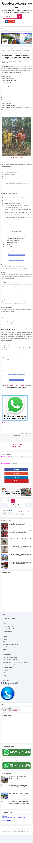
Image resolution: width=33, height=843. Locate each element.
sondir (4, 672)
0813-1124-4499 (16, 444)
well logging (6, 680)
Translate (14, 710)
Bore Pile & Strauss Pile (9, 628)
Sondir (4, 675)
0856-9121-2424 (16, 447)
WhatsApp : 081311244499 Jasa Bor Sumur (16, 260)
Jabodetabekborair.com (16, 5)
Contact (5, 639)
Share (17, 469)
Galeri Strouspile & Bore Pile (10, 644)
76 (18, 504)
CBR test (5, 636)
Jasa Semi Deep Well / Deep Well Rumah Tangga (15, 662)
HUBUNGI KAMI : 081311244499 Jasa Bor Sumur (16, 374)
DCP (4, 641)
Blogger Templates (8, 831)
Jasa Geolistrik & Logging (10, 657)
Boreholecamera (7, 631)
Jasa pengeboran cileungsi (16, 157)
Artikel (4, 623)
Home (4, 649)
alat (4, 621)
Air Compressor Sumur (9, 618)
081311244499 (6, 510)
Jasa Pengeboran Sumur (15, 385)
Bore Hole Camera (8, 626)
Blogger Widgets (25, 831)
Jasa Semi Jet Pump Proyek (10, 665)
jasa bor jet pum (7, 654)
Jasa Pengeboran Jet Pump (10, 61)
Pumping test (6, 670)
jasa (4, 652)
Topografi (5, 677)
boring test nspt (7, 634)
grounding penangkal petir (10, 646)
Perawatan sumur (7, 667)
